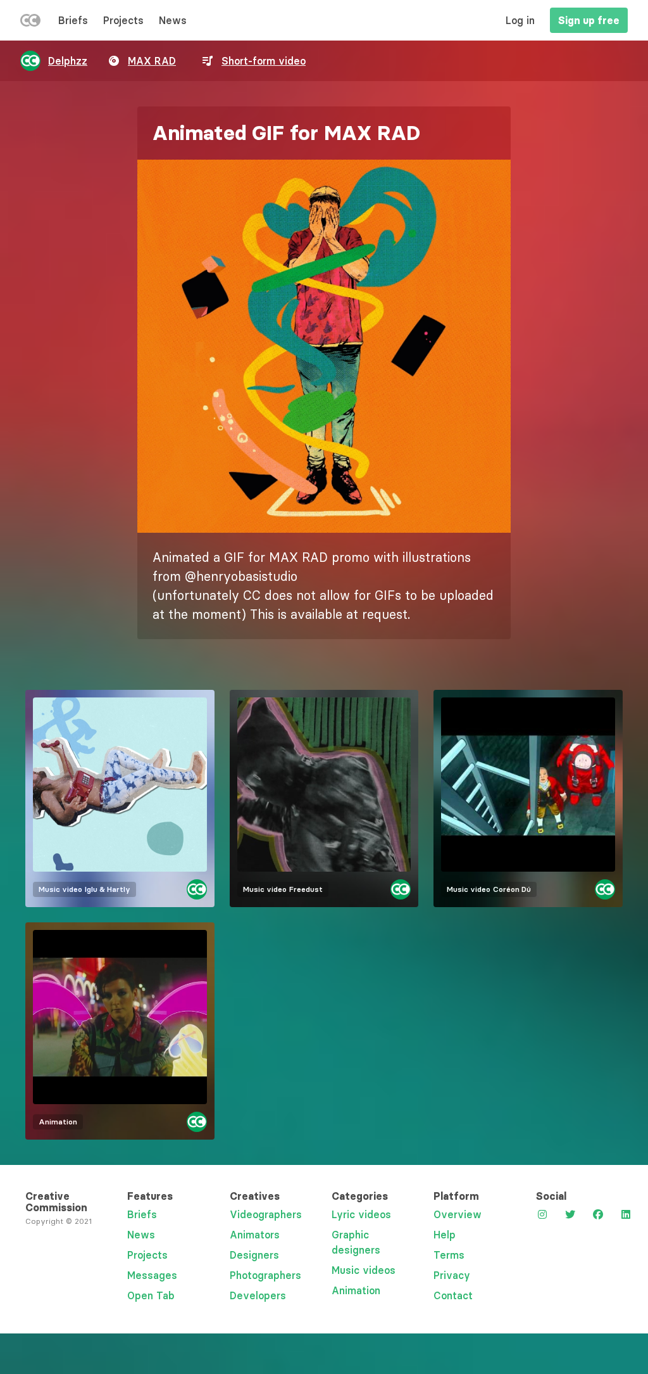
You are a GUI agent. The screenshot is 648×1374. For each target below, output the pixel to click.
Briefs (73, 20)
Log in (520, 20)
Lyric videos (361, 1214)
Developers (258, 1295)
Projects (123, 20)
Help (444, 1234)
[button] (323, 346)
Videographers (266, 1214)
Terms (448, 1255)
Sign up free (589, 20)
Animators (255, 1234)
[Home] (30, 22)
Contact (453, 1295)
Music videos (364, 1270)
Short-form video (263, 60)
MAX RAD (152, 60)
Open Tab (151, 1295)
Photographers (265, 1275)
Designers (254, 1255)
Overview (457, 1214)
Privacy (451, 1275)
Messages (152, 1275)
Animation (356, 1290)
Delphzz (67, 60)
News (173, 20)
